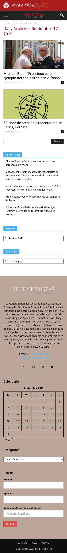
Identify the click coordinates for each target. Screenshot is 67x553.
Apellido (8, 493)
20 (43, 421)
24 (17, 427)
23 (8, 427)
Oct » (15, 439)
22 (59, 421)
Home (6, 23)
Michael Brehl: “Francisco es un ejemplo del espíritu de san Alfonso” (32, 76)
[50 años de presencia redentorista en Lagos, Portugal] (33, 104)
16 (8, 421)
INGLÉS (33, 542)
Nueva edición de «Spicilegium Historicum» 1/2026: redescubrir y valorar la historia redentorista (32, 188)
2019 (15, 23)
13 (43, 414)
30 (8, 434)
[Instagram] (33, 367)
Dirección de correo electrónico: (22, 508)
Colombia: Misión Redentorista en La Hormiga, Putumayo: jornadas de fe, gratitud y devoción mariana (30, 211)
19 (35, 421)
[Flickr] (24, 367)
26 (35, 427)
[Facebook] (15, 367)
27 (43, 427)
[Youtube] (52, 367)
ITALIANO (44, 542)
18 (26, 421)
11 (26, 414)
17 (17, 421)
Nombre (8, 479)
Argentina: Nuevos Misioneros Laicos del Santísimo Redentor (32, 198)
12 (35, 414)
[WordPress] (42, 367)
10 (17, 414)
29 (59, 427)
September (26, 23)
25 (26, 427)
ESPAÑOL (22, 542)
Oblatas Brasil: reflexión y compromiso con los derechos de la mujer (30, 163)
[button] (62, 15)
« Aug (6, 439)
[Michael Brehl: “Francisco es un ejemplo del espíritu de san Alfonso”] (33, 54)
